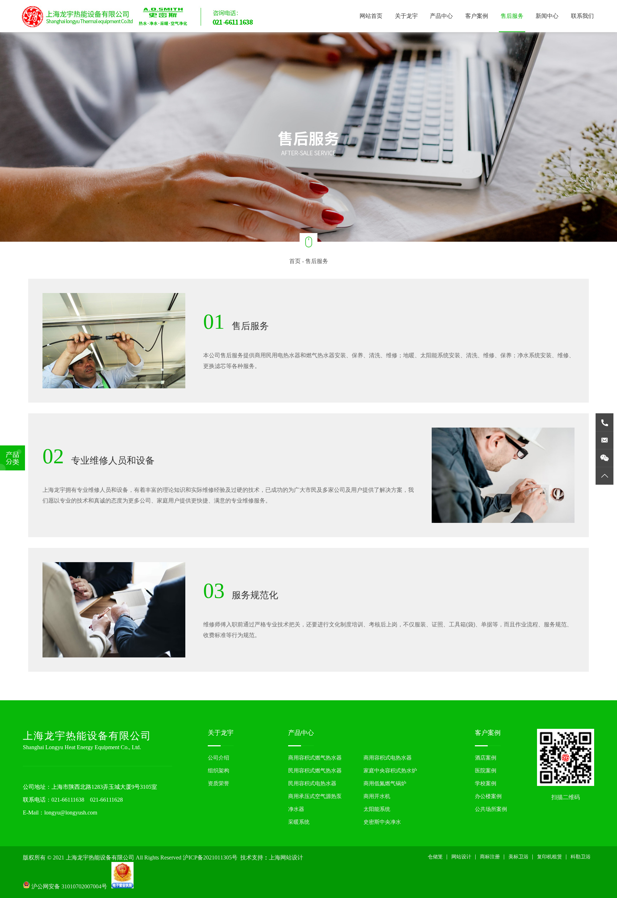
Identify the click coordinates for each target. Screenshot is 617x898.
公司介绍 (218, 758)
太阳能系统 (376, 809)
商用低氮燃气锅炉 (384, 783)
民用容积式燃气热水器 (315, 770)
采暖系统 (299, 822)
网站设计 (461, 856)
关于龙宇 (406, 16)
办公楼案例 (488, 796)
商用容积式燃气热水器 (315, 758)
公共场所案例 (491, 809)
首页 (295, 261)
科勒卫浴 (581, 856)
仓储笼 (435, 856)
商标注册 (490, 856)
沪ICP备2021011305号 (210, 857)
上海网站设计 (286, 857)
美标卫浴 (518, 856)
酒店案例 (485, 758)
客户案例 (476, 16)
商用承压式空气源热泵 (315, 796)
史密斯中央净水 (382, 822)
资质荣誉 (218, 783)
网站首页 (371, 16)
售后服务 (512, 16)
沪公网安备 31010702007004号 (70, 886)
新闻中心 (547, 16)
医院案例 (485, 770)
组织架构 (218, 770)
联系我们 (582, 16)
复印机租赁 (549, 856)
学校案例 (485, 783)
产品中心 (441, 16)
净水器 (296, 809)
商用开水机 (376, 796)
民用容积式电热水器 (312, 783)
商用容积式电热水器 (387, 758)
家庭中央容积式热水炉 (390, 770)
